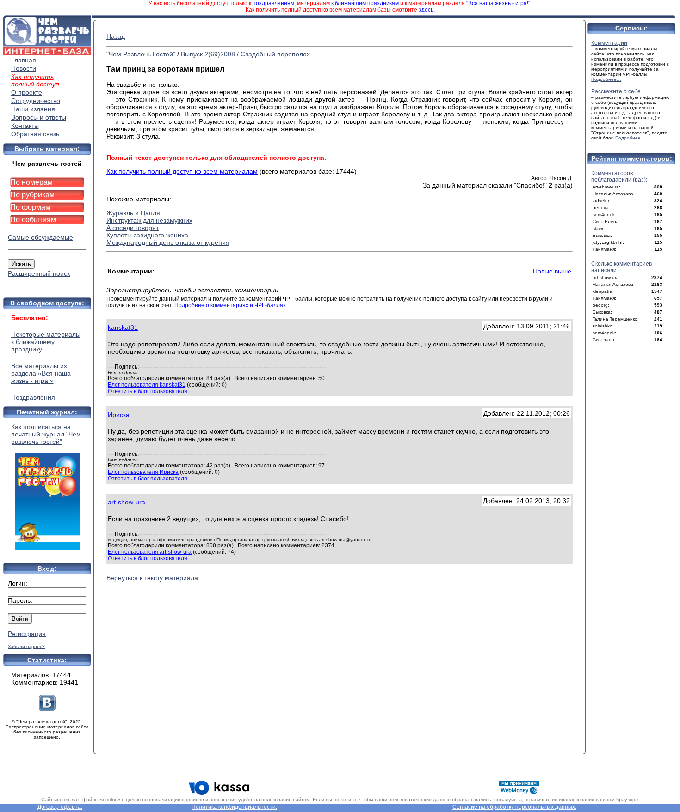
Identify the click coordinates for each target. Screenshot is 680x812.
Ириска (119, 414)
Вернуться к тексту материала (152, 578)
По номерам (31, 182)
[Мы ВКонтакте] (47, 709)
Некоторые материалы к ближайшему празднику (45, 342)
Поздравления (33, 397)
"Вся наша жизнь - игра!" (498, 3)
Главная (23, 60)
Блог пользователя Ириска (143, 472)
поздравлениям (273, 3)
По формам (30, 207)
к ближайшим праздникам (365, 3)
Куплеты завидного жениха (147, 235)
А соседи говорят (132, 227)
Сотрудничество (35, 100)
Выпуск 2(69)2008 (208, 54)
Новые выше (552, 271)
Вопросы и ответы (38, 117)
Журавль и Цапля (133, 213)
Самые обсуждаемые (40, 237)
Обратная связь (35, 134)
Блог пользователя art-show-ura (150, 552)
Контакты (25, 125)
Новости (23, 68)
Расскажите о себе (616, 91)
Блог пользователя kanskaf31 (146, 385)
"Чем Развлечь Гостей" (140, 54)
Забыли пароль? (26, 646)
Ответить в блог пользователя (147, 391)
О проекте (26, 92)
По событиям (33, 220)
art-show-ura (126, 502)
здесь (426, 9)
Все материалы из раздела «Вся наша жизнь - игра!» (41, 373)
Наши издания (33, 109)
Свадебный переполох (275, 54)
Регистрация (27, 633)
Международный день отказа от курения (167, 242)
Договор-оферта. (59, 807)
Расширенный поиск (39, 273)
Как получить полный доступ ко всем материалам (182, 171)
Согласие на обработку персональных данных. (514, 807)
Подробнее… (606, 79)
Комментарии (609, 43)
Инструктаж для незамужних (149, 220)
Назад (115, 36)
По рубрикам (32, 195)
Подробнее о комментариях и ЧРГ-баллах (230, 305)
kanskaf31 (123, 327)
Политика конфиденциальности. (234, 807)
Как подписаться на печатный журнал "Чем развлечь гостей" (46, 434)
